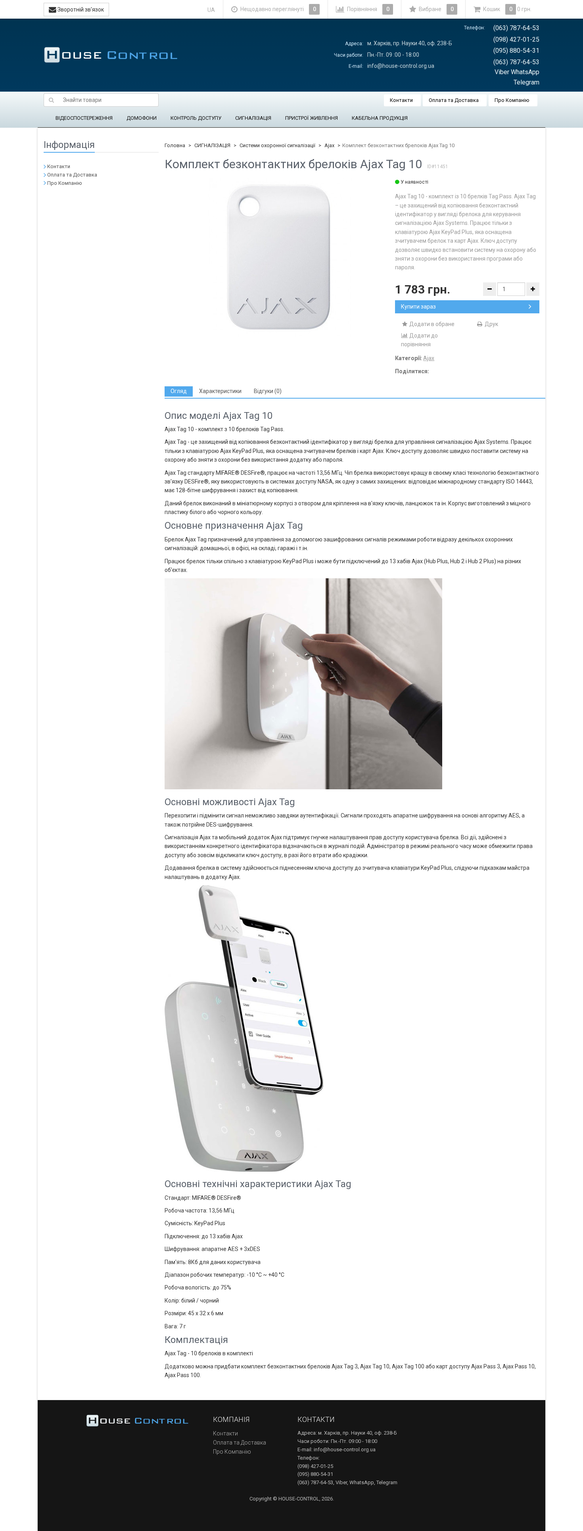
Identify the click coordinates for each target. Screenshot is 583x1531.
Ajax (329, 145)
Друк (490, 324)
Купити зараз (418, 306)
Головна (175, 145)
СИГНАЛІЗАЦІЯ (253, 118)
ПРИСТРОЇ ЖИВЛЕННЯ (311, 118)
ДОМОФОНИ (142, 118)
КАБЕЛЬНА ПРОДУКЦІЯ (380, 118)
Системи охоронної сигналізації (277, 145)
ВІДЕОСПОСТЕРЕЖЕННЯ (84, 118)
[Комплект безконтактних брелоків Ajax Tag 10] (280, 257)
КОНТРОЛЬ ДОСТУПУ (196, 118)
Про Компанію (512, 100)
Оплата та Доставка (454, 100)
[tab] (179, 391)
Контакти (401, 100)
